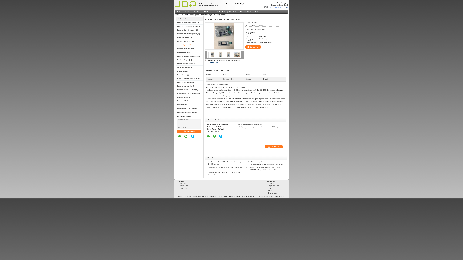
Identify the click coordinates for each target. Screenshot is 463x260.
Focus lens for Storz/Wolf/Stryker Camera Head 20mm (265, 165)
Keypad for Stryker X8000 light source (229, 60)
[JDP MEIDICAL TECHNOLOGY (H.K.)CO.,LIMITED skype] (194, 137)
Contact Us (233, 11)
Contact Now (190, 131)
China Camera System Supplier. (197, 196)
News (257, 11)
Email (286, 5)
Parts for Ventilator (183, 49)
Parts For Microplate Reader (187, 108)
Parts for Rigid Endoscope (186, 30)
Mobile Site (273, 193)
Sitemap (270, 191)
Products (188, 11)
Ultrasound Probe (183, 37)
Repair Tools (181, 71)
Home (179, 11)
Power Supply (182, 75)
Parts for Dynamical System (187, 34)
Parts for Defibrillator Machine (187, 78)
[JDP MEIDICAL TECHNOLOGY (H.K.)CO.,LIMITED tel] (198, 138)
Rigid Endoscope (183, 97)
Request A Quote (277, 5)
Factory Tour (208, 11)
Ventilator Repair (183, 60)
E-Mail (270, 188)
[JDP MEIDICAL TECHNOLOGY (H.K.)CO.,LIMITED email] (181, 137)
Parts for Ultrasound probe (186, 22)
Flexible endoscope (184, 41)
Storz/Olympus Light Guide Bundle (259, 162)
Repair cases (182, 52)
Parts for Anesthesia (184, 86)
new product (181, 105)
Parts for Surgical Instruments (187, 56)
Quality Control (221, 11)
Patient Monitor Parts (184, 64)
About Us (197, 11)
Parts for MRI (181, 101)
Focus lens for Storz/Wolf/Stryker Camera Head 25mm (225, 168)
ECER (284, 196)
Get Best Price (213, 62)
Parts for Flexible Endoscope (187, 26)
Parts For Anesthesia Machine (187, 93)
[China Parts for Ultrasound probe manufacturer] (186, 4)
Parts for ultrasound (184, 82)
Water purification (183, 67)
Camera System (194, 15)
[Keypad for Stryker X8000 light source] (224, 36)
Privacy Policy (181, 196)
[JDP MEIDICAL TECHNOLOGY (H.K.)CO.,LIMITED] (287, 7)
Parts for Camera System (186, 90)
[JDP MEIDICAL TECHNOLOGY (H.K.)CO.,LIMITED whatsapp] (187, 137)
